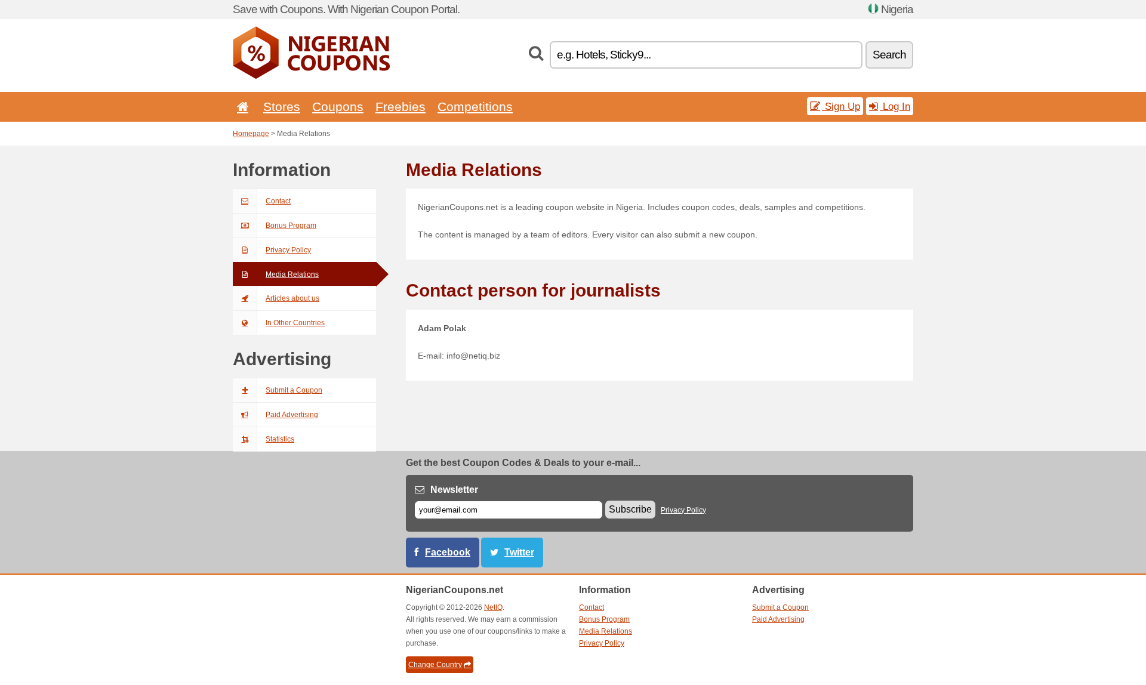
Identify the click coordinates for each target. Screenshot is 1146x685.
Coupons (337, 106)
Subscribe (630, 509)
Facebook (447, 552)
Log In (895, 106)
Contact (278, 201)
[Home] (240, 106)
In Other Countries (295, 323)
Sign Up (841, 106)
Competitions (475, 106)
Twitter (519, 552)
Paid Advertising (292, 415)
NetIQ (493, 607)
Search (889, 54)
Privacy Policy (288, 250)
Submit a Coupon (294, 390)
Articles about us (292, 298)
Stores (281, 106)
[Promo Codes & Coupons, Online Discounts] (311, 76)
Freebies (400, 106)
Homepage (251, 133)
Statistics (280, 439)
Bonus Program (291, 225)
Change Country (435, 665)
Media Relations (292, 274)
